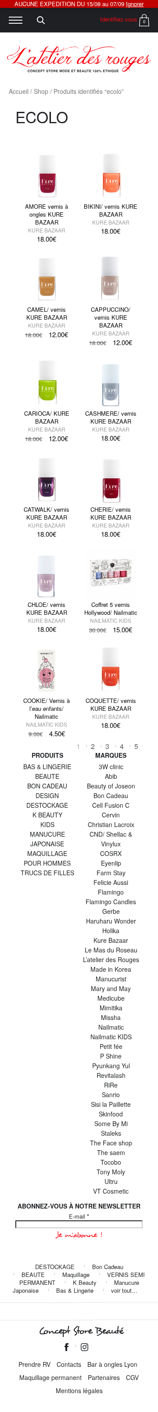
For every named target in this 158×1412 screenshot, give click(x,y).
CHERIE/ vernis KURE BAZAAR (110, 513)
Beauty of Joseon (111, 785)
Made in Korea (110, 969)
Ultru (111, 1181)
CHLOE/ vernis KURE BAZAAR (46, 608)
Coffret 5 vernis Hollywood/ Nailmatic (110, 608)
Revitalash (111, 1075)
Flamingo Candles (111, 901)
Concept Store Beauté (81, 1331)
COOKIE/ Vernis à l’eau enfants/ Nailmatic (46, 708)
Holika (110, 930)
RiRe (111, 1084)
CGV (132, 1377)
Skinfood (111, 1113)
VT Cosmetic (111, 1191)
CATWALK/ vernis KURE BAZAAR (46, 513)
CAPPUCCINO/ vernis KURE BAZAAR (110, 317)
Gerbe (111, 911)
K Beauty (85, 1282)
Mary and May (111, 988)
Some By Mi (111, 1123)
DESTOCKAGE (47, 805)
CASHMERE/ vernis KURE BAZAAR (110, 417)
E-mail (79, 1216)
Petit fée (111, 1046)
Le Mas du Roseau (111, 949)
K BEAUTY (47, 814)
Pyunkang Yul (111, 1065)
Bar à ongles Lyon (112, 1364)
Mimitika (111, 1007)
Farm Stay (111, 872)
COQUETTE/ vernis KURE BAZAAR (111, 704)
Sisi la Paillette (111, 1104)
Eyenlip (111, 863)
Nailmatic (111, 1027)
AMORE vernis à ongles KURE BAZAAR (46, 214)
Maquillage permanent (50, 1377)
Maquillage (76, 1274)
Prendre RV (34, 1364)
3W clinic (111, 766)
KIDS (47, 824)
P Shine (111, 1056)
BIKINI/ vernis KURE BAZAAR (110, 210)
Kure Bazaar (46, 230)
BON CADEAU (47, 785)
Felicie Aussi (110, 882)
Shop (41, 91)
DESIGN (47, 795)
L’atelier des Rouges (111, 959)
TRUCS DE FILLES (47, 872)
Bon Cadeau (110, 795)
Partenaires (104, 1377)
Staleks (111, 1133)
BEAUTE (47, 776)
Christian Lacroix (111, 824)
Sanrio (111, 1094)
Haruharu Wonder (111, 920)
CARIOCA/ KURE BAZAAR (46, 417)
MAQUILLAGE (47, 853)
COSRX (111, 853)
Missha (111, 1017)
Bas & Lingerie (74, 1290)
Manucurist (111, 978)
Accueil (19, 91)
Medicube (111, 998)
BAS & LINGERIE (47, 766)
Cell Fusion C (110, 805)
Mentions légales (79, 1390)
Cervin (111, 814)
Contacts (69, 1364)
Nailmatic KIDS (110, 620)
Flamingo (111, 892)
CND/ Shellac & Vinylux (111, 839)
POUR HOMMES (47, 863)
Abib (111, 776)
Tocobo (111, 1162)
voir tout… (124, 1290)
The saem (111, 1152)
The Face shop (111, 1142)
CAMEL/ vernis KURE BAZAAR (46, 313)
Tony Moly (111, 1171)
